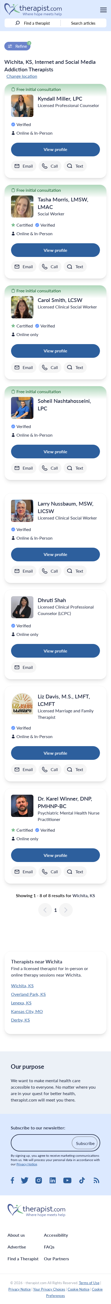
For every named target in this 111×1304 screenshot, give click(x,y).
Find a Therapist (23, 1258)
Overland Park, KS (28, 994)
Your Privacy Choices (49, 1289)
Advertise (17, 1247)
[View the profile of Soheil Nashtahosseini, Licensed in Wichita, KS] (22, 408)
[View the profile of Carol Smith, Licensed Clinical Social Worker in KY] (22, 307)
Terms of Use (89, 1282)
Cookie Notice (78, 1289)
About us (16, 1235)
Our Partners (56, 1258)
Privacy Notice (26, 1164)
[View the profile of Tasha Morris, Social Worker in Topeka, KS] (22, 207)
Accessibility (56, 1235)
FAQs (49, 1247)
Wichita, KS (22, 985)
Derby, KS (20, 1020)
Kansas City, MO (27, 1011)
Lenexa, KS (21, 1003)
